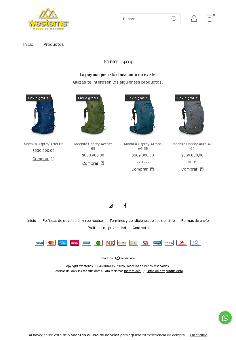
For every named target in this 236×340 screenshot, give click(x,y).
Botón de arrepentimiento (165, 271)
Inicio (28, 44)
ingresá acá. (132, 271)
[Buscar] (174, 18)
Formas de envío (195, 220)
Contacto (141, 228)
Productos (53, 44)
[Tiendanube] (118, 258)
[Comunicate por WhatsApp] (225, 317)
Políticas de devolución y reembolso (73, 220)
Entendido (198, 335)
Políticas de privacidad (107, 228)
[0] (207, 20)
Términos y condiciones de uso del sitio (142, 220)
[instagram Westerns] (111, 205)
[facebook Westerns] (125, 205)
